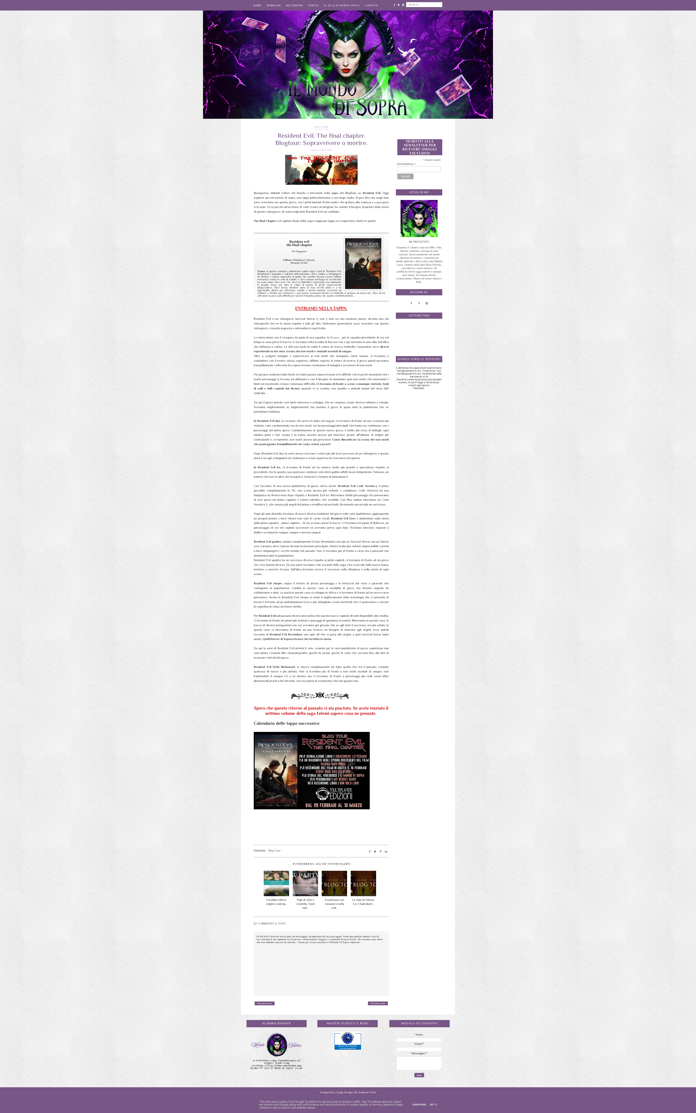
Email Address (406, 164)
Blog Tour (321, 127)
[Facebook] (394, 4)
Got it (434, 1104)
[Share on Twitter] (375, 851)
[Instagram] (403, 4)
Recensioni (294, 5)
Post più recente (264, 1003)
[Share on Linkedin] (386, 851)
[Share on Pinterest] (381, 851)
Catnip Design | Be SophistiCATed (356, 1092)
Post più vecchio (378, 1003)
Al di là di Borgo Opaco (342, 5)
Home (257, 5)
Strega (313, 5)
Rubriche (274, 5)
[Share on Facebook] (370, 851)
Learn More (419, 1104)
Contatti (371, 5)
